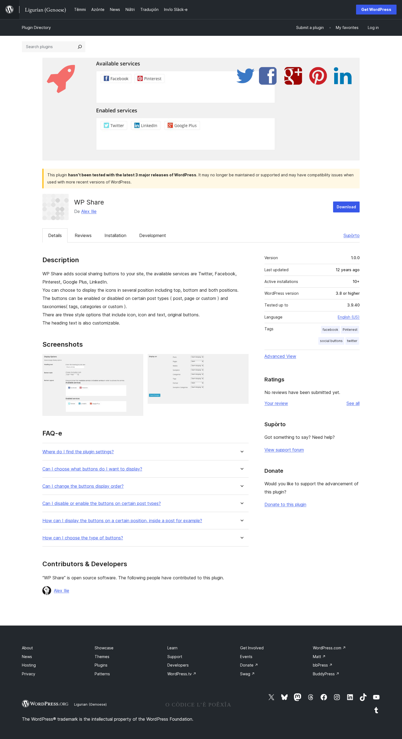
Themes (102, 656)
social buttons (331, 341)
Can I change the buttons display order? (83, 486)
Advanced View (280, 356)
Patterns (102, 673)
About (27, 647)
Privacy (28, 673)
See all (353, 403)
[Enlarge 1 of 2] (136, 361)
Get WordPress (376, 9)
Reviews (83, 235)
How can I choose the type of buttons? (82, 538)
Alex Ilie (89, 211)
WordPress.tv (181, 673)
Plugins (101, 665)
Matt (319, 656)
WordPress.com (329, 647)
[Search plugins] (79, 46)
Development (152, 235)
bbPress (323, 665)
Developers (178, 665)
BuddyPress (326, 673)
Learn (172, 647)
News (27, 656)
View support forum (284, 449)
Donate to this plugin (285, 504)
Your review (276, 403)
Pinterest (350, 330)
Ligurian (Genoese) (90, 704)
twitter (352, 341)
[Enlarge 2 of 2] (241, 361)
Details (55, 235)
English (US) (349, 317)
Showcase (104, 647)
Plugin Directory (36, 27)
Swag (247, 673)
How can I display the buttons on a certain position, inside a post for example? (122, 520)
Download (346, 207)
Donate (249, 665)
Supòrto (351, 235)
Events (246, 656)
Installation (115, 235)
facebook (330, 330)
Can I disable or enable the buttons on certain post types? (101, 503)
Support (174, 656)
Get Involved (252, 647)
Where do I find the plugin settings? (78, 451)
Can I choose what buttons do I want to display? (92, 469)
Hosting (29, 665)
